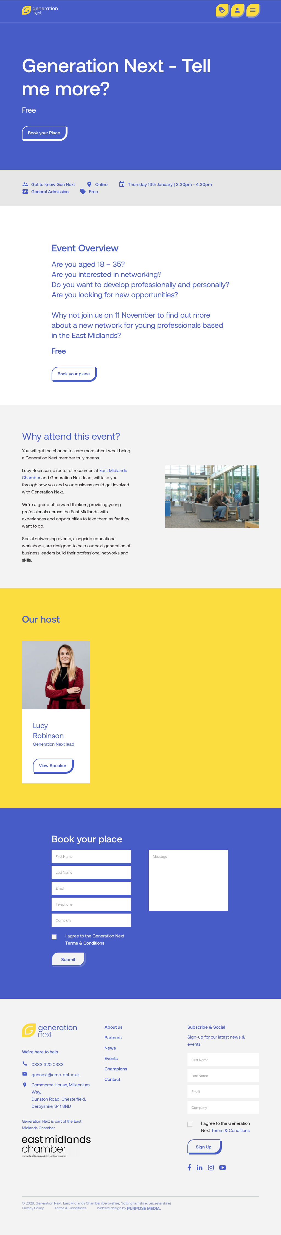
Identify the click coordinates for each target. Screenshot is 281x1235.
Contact (112, 1079)
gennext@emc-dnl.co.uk (56, 1074)
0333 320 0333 (48, 1064)
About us (113, 1026)
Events (111, 1058)
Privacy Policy (33, 1208)
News (110, 1047)
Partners (113, 1037)
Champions (116, 1068)
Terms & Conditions (84, 942)
